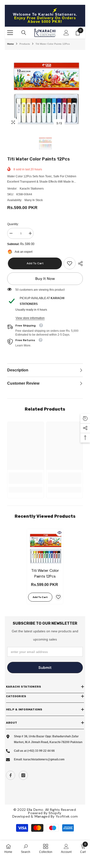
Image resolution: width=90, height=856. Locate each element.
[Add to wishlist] (58, 597)
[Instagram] (23, 775)
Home (10, 44)
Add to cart (34, 263)
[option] (45, 90)
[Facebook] (10, 775)
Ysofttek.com (67, 816)
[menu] (10, 33)
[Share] (79, 263)
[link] (70, 263)
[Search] (24, 33)
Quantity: (13, 224)
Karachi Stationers (32, 188)
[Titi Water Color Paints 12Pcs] (45, 547)
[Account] (66, 32)
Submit (45, 667)
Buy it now (45, 278)
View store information (30, 318)
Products (24, 44)
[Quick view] (59, 532)
